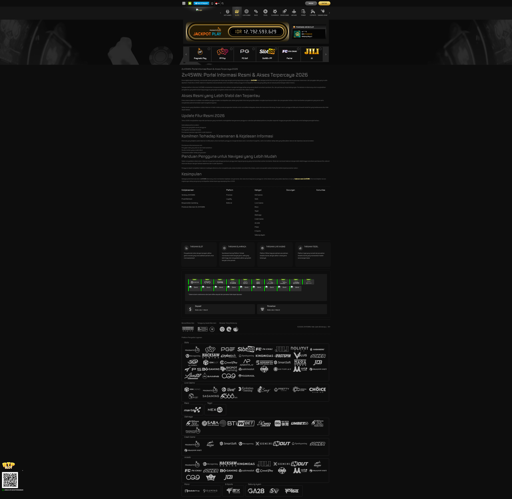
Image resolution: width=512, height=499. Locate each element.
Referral (229, 203)
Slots (237, 15)
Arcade (294, 15)
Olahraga (275, 15)
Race (256, 15)
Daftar (324, 3)
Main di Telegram (202, 3)
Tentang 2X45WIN (188, 195)
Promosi (229, 195)
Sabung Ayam (322, 15)
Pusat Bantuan (187, 199)
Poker (303, 15)
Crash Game (284, 15)
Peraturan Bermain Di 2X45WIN (193, 207)
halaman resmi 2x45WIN (302, 179)
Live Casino (246, 15)
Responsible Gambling (190, 203)
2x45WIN (254, 80)
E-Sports (313, 15)
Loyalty (229, 199)
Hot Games (227, 15)
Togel (265, 15)
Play (216, 34)
